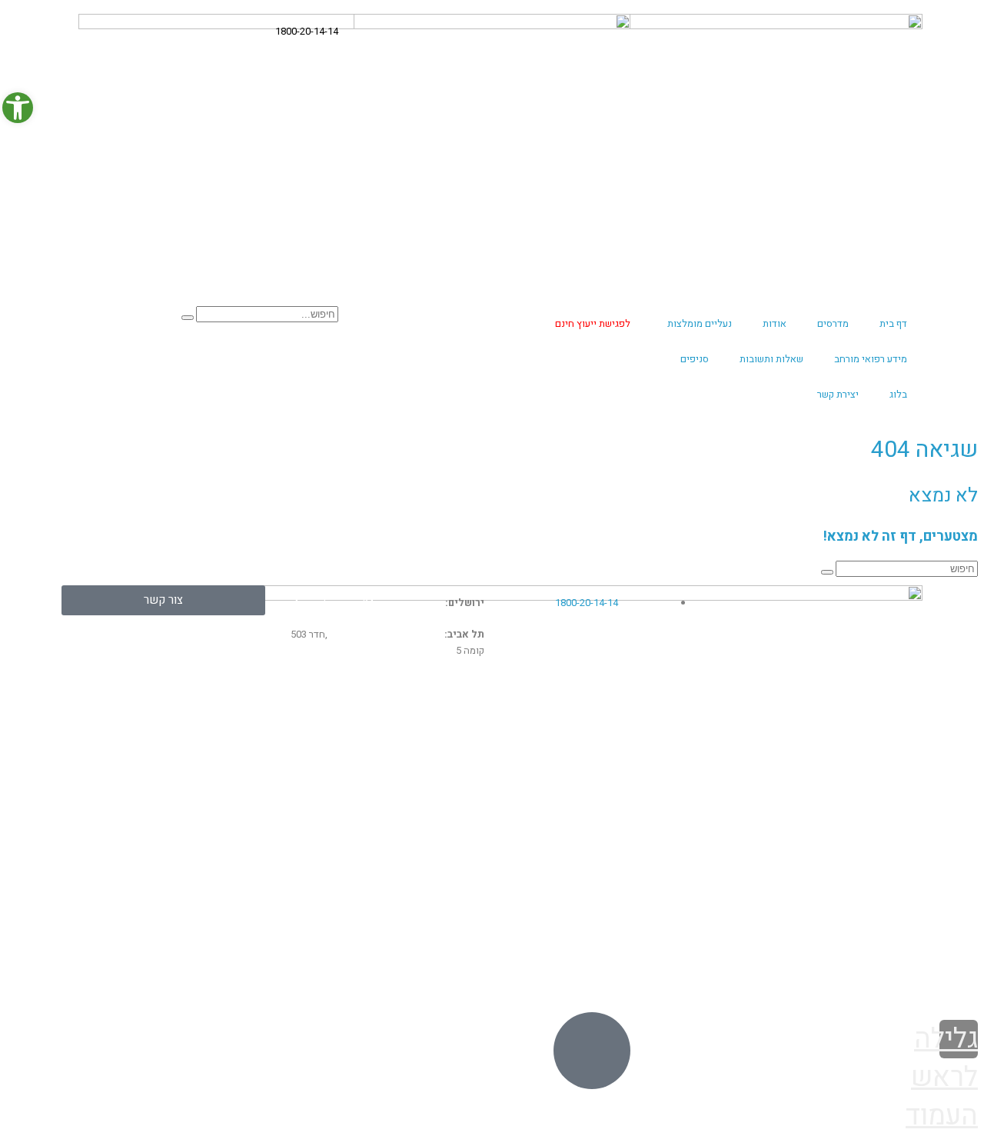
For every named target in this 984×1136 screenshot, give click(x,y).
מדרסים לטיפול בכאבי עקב (415, 739)
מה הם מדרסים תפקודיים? (855, 739)
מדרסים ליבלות (227, 739)
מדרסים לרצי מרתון (875, 819)
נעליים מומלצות (699, 323)
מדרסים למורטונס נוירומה (201, 772)
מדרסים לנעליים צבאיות (862, 766)
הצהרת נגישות (797, 978)
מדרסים (833, 323)
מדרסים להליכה (664, 840)
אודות (774, 323)
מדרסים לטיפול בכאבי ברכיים (409, 756)
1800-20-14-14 (306, 31)
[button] (17, 107)
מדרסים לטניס (448, 806)
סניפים (694, 358)
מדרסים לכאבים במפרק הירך (192, 823)
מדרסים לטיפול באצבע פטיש (847, 900)
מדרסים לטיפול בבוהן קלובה (631, 806)
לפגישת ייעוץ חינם (592, 323)
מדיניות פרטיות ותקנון (877, 978)
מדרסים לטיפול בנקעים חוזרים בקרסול (385, 823)
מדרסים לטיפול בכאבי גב (639, 739)
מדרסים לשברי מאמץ (211, 789)
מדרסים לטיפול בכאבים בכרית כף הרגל (604, 873)
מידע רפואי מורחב (870, 358)
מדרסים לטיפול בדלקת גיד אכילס (618, 756)
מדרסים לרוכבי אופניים (425, 840)
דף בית (893, 323)
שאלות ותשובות (771, 358)
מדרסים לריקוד (884, 846)
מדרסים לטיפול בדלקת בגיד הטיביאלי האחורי (608, 780)
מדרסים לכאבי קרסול (211, 806)
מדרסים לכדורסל (441, 772)
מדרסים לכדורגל (442, 789)
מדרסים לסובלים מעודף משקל (405, 856)
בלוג (898, 394)
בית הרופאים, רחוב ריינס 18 (386, 634)
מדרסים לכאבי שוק (216, 756)
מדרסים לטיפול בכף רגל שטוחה (622, 856)
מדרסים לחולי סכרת (653, 823)
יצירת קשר (838, 394)
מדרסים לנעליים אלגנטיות (857, 792)
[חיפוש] (187, 317)
